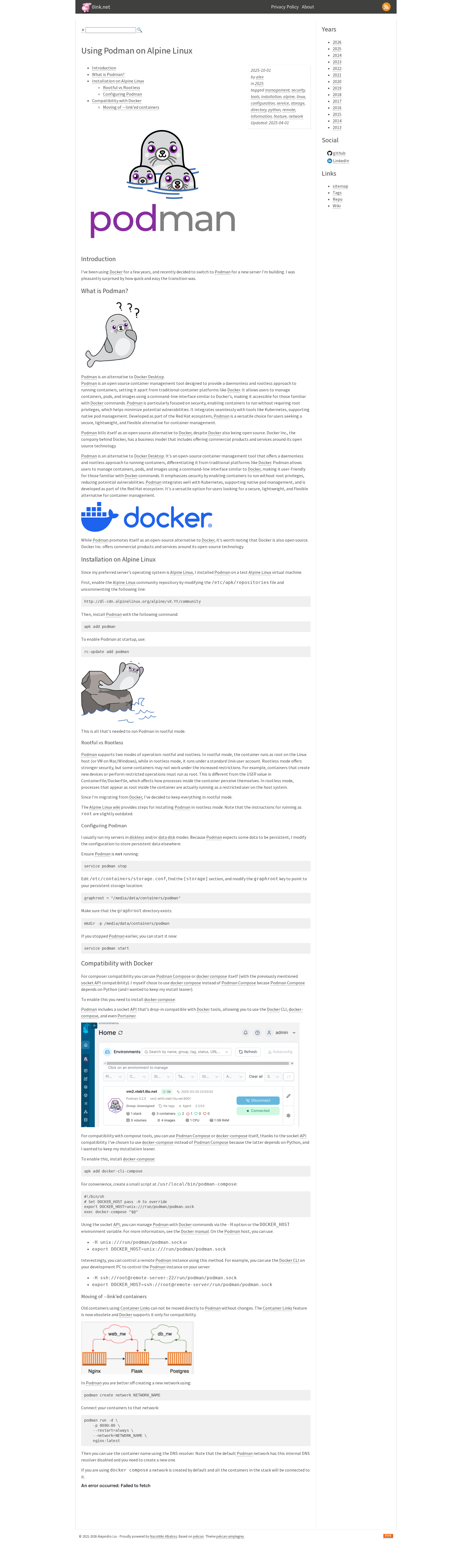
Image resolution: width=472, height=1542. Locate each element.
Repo (338, 199)
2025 (259, 83)
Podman (223, 271)
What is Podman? (108, 74)
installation (271, 96)
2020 (337, 81)
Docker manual (195, 1231)
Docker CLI (289, 1260)
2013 (337, 127)
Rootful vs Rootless (121, 87)
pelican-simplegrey (230, 1536)
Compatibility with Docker (116, 100)
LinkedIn (341, 160)
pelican (198, 1536)
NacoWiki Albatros (163, 1536)
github (339, 153)
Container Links (135, 1308)
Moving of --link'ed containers (131, 107)
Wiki (337, 205)
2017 (337, 101)
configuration (263, 103)
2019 (337, 88)
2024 (337, 55)
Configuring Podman (122, 94)
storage (298, 103)
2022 (337, 68)
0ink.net (101, 6)
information (261, 116)
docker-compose (231, 1135)
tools (255, 96)
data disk (166, 837)
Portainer (126, 1015)
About (308, 7)
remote (288, 109)
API (133, 1009)
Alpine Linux (181, 572)
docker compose (211, 976)
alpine (289, 96)
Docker (116, 271)
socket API (91, 982)
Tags (337, 192)
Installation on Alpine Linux (118, 81)
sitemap (340, 186)
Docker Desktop (149, 376)
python (274, 109)
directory (258, 109)
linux (301, 96)
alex (260, 76)
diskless (136, 837)
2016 (337, 107)
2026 (337, 42)
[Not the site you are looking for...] (86, 12)
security (298, 90)
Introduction (104, 67)
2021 (337, 75)
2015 (337, 114)
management (277, 90)
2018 (337, 94)
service (283, 103)
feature (280, 116)
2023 (337, 61)
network (296, 116)
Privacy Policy (285, 7)
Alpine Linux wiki (104, 807)
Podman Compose (173, 976)
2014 (337, 120)
